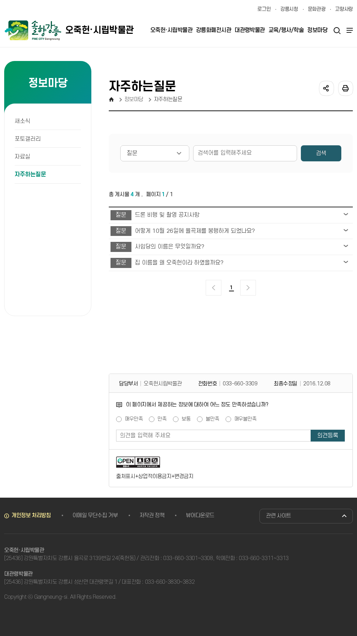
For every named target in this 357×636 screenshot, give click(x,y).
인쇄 (345, 87)
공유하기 (326, 87)
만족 (162, 419)
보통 (186, 419)
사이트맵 (348, 30)
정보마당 (134, 99)
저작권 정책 (152, 515)
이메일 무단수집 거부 (95, 515)
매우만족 (134, 419)
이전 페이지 (213, 288)
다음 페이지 (248, 288)
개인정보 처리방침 (31, 515)
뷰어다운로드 (200, 515)
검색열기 (337, 30)
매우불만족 (245, 419)
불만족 (212, 419)
